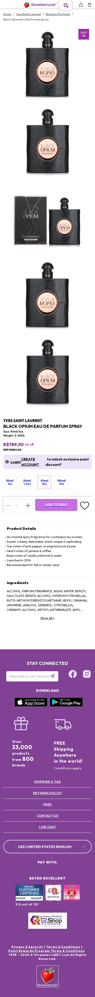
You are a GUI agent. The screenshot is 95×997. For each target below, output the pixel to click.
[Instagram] (87, 674)
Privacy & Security (27, 947)
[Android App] (66, 706)
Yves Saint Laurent (22, 420)
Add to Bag (56, 505)
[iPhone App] (31, 706)
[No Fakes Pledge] (72, 897)
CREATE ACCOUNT (30, 462)
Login (15, 462)
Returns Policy (47, 793)
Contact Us (47, 816)
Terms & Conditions (63, 947)
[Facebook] (73, 674)
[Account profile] (81, 5)
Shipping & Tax (47, 782)
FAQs (47, 804)
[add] (28, 505)
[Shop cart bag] (89, 5)
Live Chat (47, 827)
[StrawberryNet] (39, 4)
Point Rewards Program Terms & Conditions (46, 951)
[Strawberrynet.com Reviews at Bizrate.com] (29, 900)
